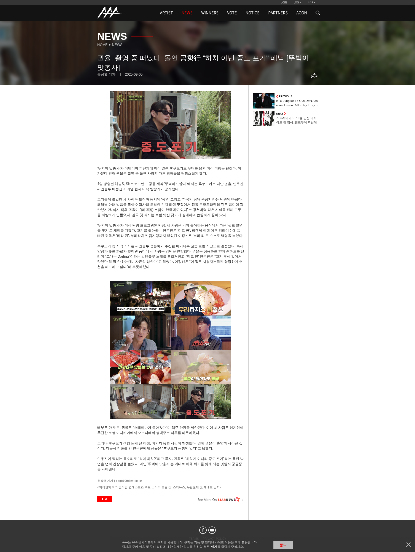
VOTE (232, 13)
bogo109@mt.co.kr (129, 480)
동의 (283, 545)
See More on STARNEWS (220, 499)
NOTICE (253, 13)
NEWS (187, 13)
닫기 (408, 544)
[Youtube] (212, 530)
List (104, 499)
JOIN (284, 2)
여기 (214, 546)
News (117, 45)
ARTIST (166, 13)
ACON (301, 13)
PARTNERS (278, 13)
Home (102, 45)
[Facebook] (203, 530)
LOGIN (298, 2)
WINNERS (210, 13)
